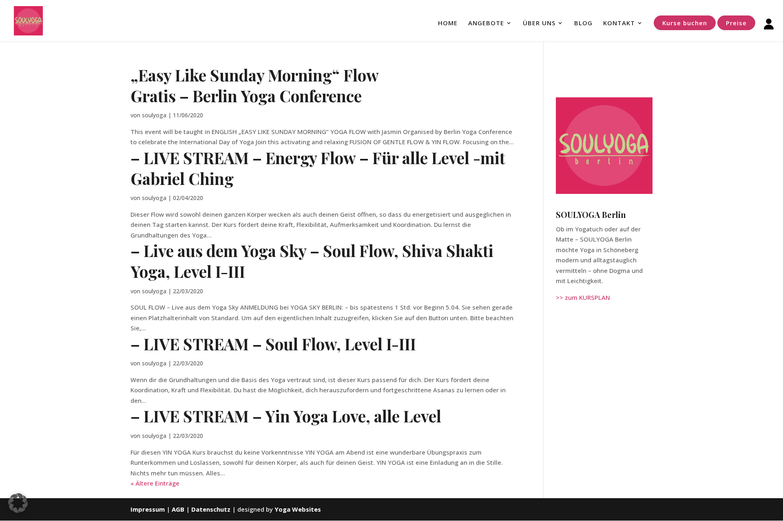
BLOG (583, 23)
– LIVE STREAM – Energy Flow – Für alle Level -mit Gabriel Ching (317, 168)
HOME (448, 23)
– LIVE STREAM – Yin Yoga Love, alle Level (285, 415)
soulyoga (154, 115)
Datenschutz (210, 509)
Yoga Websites (297, 509)
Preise (736, 23)
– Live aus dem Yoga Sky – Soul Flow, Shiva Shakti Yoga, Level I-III (311, 261)
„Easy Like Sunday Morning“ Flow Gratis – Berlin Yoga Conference (254, 85)
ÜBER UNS (539, 23)
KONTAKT (619, 23)
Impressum (147, 509)
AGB (179, 509)
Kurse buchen (684, 23)
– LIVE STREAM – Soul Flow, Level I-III (273, 343)
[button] (18, 503)
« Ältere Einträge (154, 483)
